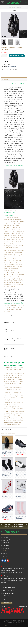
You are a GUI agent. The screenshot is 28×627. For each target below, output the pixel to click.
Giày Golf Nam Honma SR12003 (21, 451)
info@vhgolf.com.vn (11, 66)
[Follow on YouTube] (8, 560)
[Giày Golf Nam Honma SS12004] (7, 508)
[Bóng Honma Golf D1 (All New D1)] (20, 486)
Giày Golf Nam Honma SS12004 (7, 517)
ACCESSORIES (17, 6)
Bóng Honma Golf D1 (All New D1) (21, 495)
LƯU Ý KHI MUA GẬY (8, 590)
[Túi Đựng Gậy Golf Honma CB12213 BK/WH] (7, 443)
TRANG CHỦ (6, 540)
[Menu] (2, 2)
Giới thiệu (13, 620)
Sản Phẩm (10, 6)
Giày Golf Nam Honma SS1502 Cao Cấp (21, 474)
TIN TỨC (5, 553)
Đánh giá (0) (7, 429)
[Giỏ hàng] (26, 2)
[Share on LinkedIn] (16, 70)
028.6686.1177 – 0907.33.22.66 (18, 63)
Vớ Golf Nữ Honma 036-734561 (7, 495)
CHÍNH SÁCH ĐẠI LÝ (8, 593)
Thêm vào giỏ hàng (16, 55)
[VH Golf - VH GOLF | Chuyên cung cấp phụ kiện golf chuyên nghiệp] (14, 3)
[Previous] (3, 25)
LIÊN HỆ (5, 556)
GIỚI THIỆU (6, 543)
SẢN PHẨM (6, 545)
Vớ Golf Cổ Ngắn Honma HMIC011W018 (7, 474)
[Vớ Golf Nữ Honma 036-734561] (7, 486)
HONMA (5, 550)
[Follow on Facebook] (2, 560)
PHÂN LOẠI (21, 621)
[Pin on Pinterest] (13, 70)
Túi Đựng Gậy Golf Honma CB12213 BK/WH (7, 452)
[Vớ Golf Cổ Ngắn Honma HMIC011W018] (7, 464)
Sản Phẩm (6, 621)
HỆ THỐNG (6, 548)
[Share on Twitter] (8, 70)
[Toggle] (2, 79)
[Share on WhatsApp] (2, 70)
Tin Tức (15, 622)
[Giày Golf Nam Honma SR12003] (20, 443)
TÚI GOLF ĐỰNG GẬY (16, 7)
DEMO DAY (6, 596)
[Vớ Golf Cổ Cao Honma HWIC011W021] (20, 508)
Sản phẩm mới (20, 620)
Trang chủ (4, 6)
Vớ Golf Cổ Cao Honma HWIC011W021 (21, 517)
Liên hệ (20, 622)
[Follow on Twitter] (5, 560)
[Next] (24, 25)
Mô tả (6, 79)
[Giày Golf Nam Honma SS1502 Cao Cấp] (20, 464)
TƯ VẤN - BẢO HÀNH (9, 588)
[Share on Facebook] (5, 70)
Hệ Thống (9, 622)
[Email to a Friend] (10, 70)
